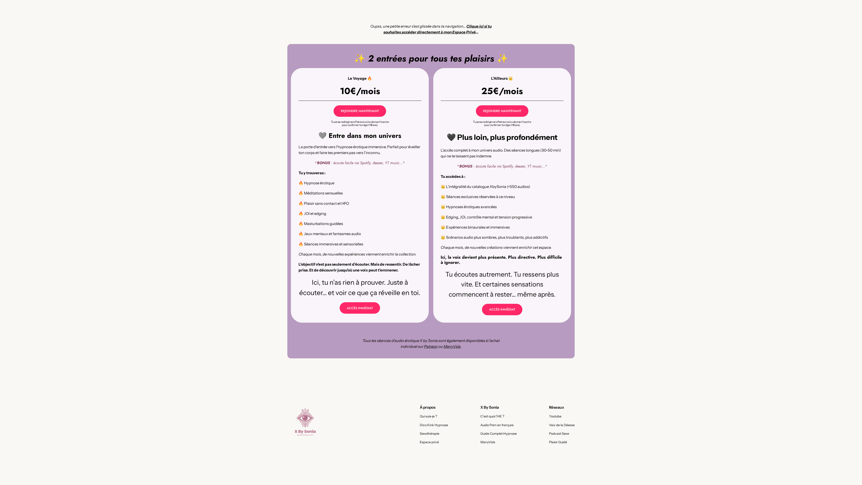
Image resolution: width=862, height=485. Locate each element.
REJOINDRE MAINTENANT (360, 111)
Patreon (431, 346)
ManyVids (452, 346)
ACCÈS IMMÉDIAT (360, 308)
